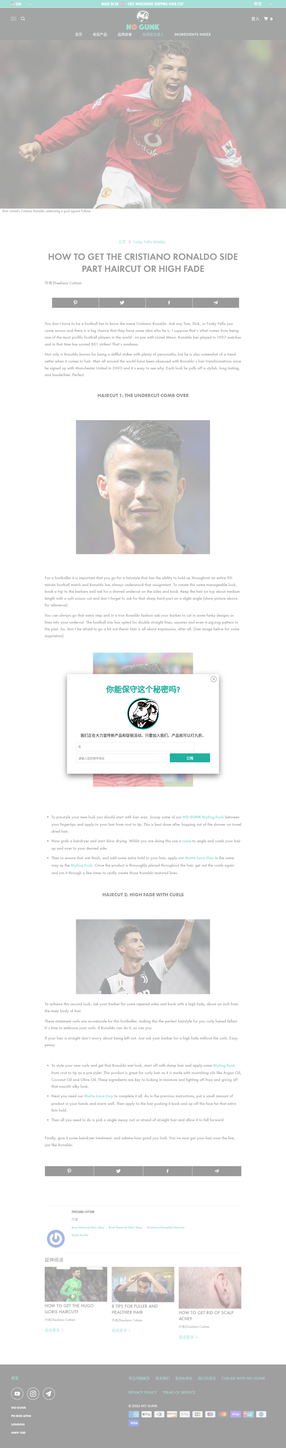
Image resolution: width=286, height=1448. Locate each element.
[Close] (214, 678)
